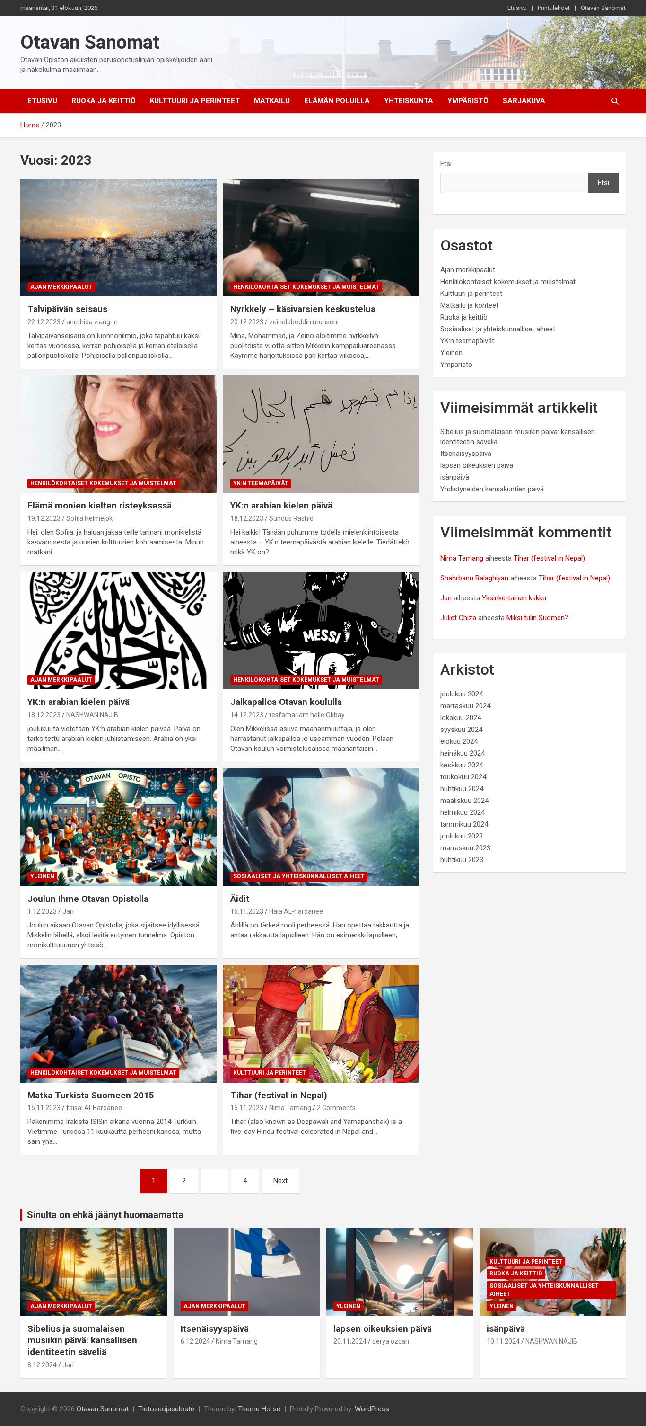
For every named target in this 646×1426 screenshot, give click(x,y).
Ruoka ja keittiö (103, 101)
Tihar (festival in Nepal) (278, 1095)
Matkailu (272, 101)
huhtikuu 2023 (461, 860)
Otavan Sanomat (603, 7)
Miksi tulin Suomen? (537, 618)
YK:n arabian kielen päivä (281, 505)
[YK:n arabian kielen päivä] (320, 434)
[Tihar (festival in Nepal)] (320, 1023)
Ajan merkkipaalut (61, 287)
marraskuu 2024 (465, 706)
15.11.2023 (44, 1108)
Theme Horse (259, 1409)
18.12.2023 (246, 518)
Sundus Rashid (291, 518)
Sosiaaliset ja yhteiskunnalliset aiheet (299, 876)
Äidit (239, 898)
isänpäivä (454, 477)
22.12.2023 (44, 322)
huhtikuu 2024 (461, 788)
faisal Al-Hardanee (94, 1108)
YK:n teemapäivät (260, 483)
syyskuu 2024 (461, 729)
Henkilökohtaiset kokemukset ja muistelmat (306, 287)
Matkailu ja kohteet (469, 305)
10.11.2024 (503, 1341)
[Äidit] (320, 827)
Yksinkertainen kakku (514, 598)
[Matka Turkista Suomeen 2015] (118, 1023)
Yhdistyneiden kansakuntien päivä (492, 489)
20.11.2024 (350, 1341)
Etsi (446, 164)
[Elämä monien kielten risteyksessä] (118, 434)
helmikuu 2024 (462, 812)
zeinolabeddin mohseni (304, 322)
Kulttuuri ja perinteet (195, 101)
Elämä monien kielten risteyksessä (99, 505)
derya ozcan (390, 1341)
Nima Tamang (290, 1108)
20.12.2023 (246, 322)
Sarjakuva (524, 101)
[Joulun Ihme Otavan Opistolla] (118, 827)
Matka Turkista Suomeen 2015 (90, 1095)
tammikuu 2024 (464, 824)
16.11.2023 (246, 911)
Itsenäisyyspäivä (465, 453)
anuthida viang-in (92, 322)
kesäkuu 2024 (461, 765)
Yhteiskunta (408, 101)
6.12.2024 (195, 1341)
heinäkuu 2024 (462, 753)
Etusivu (517, 7)
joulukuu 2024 (461, 694)
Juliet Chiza (458, 618)
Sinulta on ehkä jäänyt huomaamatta (105, 1215)
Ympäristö (468, 101)
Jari (68, 911)
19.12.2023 (44, 518)
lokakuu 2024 (460, 717)
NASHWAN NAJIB (92, 715)
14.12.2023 (246, 715)
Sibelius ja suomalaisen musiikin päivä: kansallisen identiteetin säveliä (82, 1340)
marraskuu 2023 (465, 848)
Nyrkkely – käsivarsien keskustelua (302, 308)
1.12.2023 (42, 911)
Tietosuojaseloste (166, 1409)
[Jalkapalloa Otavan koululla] (320, 630)
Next (280, 1180)
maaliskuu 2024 (464, 800)
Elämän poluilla (337, 101)
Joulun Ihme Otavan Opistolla (87, 898)
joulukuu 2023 (461, 836)
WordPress (372, 1409)
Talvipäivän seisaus (67, 308)
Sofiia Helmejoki (90, 518)
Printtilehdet (554, 7)
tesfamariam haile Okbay (307, 715)
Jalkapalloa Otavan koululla (286, 701)
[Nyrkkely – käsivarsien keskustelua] (320, 237)
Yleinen (42, 876)
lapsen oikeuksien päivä (476, 465)
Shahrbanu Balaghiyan (474, 578)
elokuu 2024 (459, 741)
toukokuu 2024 (463, 777)
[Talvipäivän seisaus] (118, 237)
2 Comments (336, 1108)
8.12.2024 (42, 1365)
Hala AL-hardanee (296, 911)
